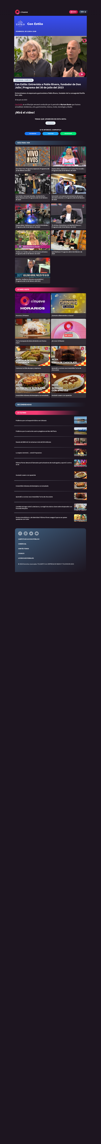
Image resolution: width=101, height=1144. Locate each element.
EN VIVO (73, 12)
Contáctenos (23, 549)
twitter (50, 133)
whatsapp (68, 133)
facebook (32, 133)
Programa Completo (23, 80)
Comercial (22, 544)
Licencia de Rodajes (26, 558)
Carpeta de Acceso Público (28, 539)
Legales (21, 553)
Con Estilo (18, 104)
